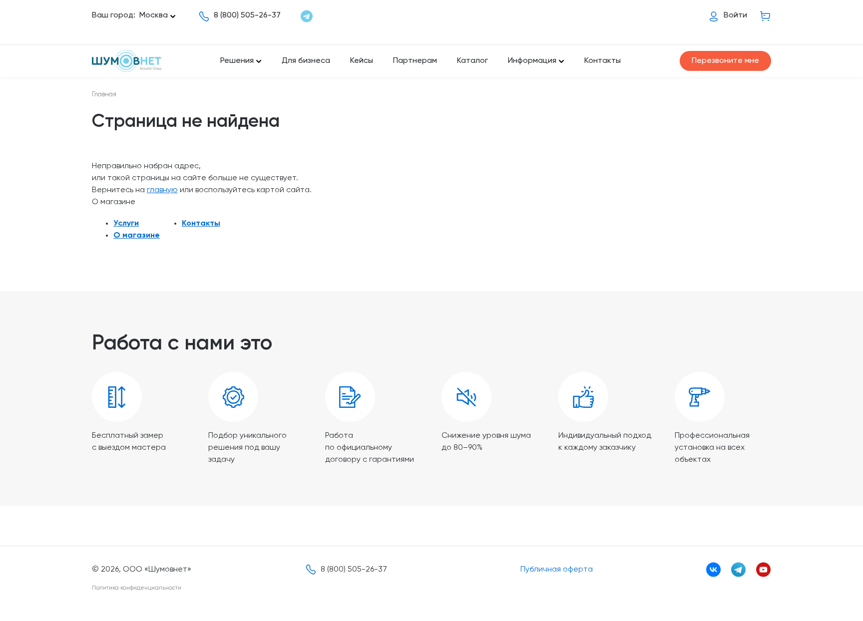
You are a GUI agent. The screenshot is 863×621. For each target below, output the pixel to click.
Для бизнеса (306, 61)
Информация (532, 61)
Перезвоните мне (725, 61)
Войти (735, 15)
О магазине (136, 236)
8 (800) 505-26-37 (247, 15)
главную (162, 190)
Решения (237, 61)
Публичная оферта (556, 570)
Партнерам (415, 61)
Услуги (126, 224)
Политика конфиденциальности (136, 588)
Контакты (602, 61)
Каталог (472, 61)
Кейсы (361, 61)
